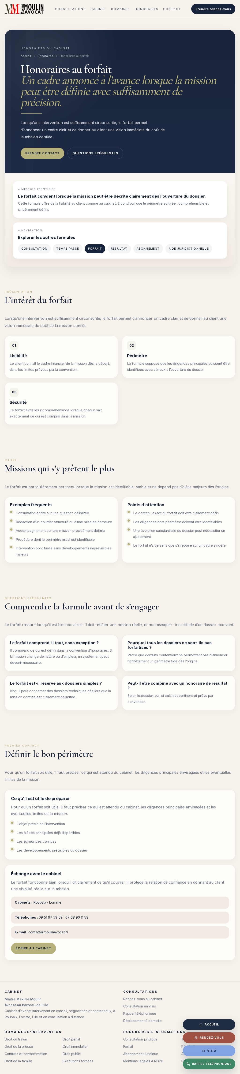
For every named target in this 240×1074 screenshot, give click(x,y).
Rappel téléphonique (139, 1013)
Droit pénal (71, 1039)
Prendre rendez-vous (213, 9)
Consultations (70, 9)
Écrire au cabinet (33, 948)
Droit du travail (16, 1039)
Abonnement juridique (140, 1054)
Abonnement (148, 248)
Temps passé (67, 248)
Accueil (26, 56)
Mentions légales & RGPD (143, 1061)
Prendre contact (42, 153)
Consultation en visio (139, 1006)
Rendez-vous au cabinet (142, 999)
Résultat (119, 248)
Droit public (72, 1054)
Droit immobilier (75, 1046)
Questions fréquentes (95, 153)
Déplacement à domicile (142, 1021)
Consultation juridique (140, 1039)
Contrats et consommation (26, 1054)
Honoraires (146, 9)
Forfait (95, 248)
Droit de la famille (18, 1061)
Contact (172, 9)
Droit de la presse (19, 1046)
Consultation (34, 248)
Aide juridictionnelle (189, 248)
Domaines (120, 9)
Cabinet (98, 9)
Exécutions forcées (78, 1061)
